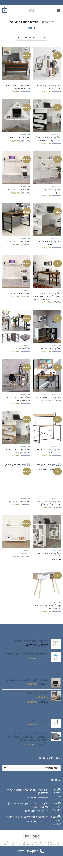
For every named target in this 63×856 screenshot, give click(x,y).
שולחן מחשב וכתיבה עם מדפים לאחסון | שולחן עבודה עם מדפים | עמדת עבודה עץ (47, 296)
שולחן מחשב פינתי (21, 348)
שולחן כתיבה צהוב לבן (19, 501)
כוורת (13, 844)
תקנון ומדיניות (25, 842)
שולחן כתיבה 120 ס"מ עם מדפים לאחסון (17, 399)
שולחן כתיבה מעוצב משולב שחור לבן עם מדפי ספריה (48, 139)
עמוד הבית (48, 21)
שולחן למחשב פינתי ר (20, 293)
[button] (59, 10)
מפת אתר (37, 842)
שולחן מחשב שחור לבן (50, 348)
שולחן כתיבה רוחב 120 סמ (17, 241)
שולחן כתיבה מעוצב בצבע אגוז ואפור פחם (17, 87)
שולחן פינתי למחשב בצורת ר (16, 189)
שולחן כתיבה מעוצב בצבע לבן (48, 555)
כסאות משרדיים (39, 844)
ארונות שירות (53, 844)
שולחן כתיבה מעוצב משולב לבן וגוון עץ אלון (17, 451)
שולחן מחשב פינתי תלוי (19, 137)
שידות (6, 844)
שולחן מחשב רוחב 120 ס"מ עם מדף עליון (48, 451)
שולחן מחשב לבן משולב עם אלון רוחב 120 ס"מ (48, 87)
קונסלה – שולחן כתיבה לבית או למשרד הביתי (47, 607)
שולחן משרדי (24, 844)
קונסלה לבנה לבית (21, 553)
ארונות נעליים (11, 842)
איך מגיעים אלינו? (51, 842)
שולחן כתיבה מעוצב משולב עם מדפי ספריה (48, 243)
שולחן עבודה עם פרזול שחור (47, 397)
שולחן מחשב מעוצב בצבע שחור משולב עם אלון (48, 503)
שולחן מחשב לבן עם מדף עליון (49, 191)
